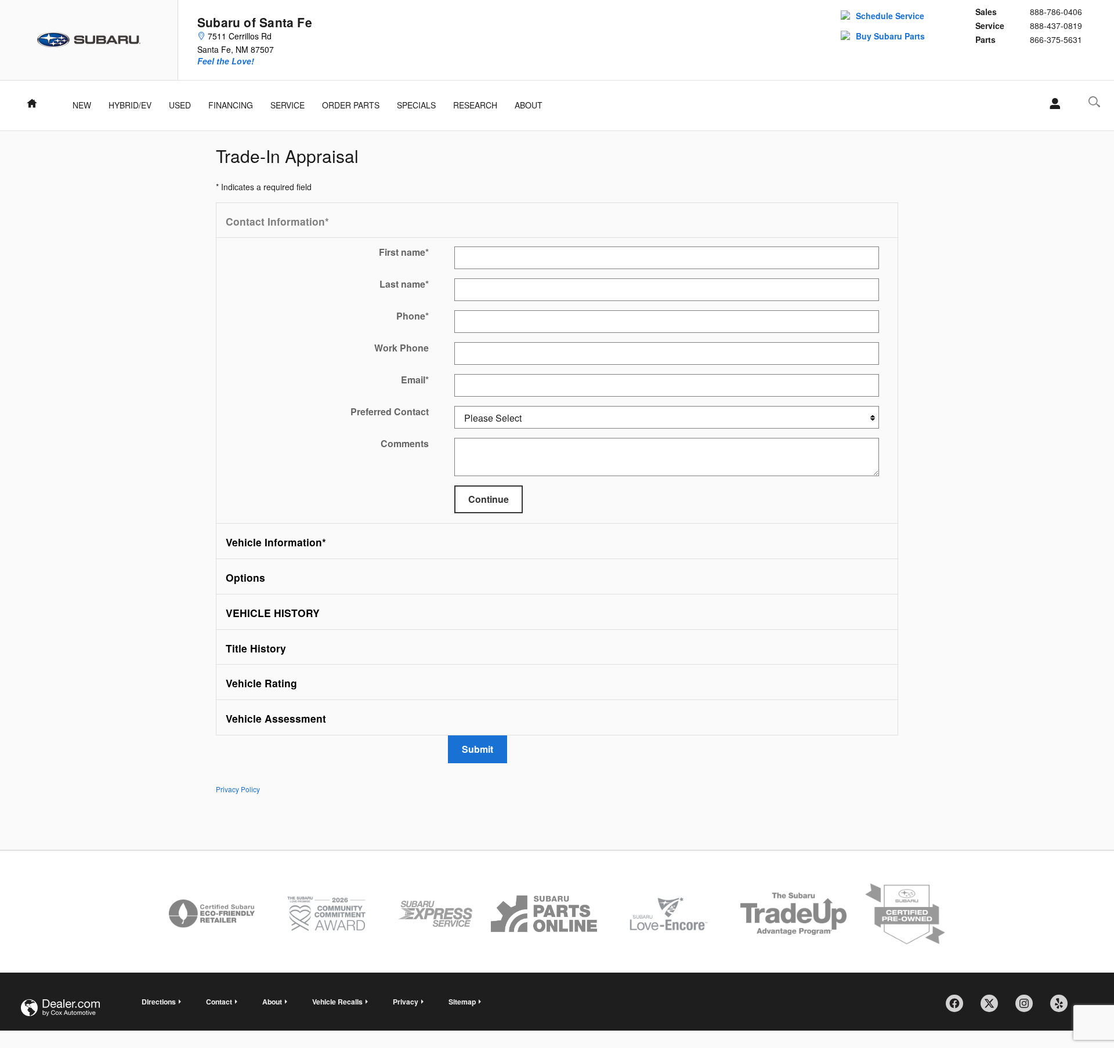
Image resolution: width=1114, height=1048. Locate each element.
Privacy (405, 1001)
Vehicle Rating (261, 683)
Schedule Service (890, 15)
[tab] (557, 220)
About (528, 105)
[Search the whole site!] (1094, 101)
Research (475, 105)
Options (245, 577)
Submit (477, 749)
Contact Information (277, 221)
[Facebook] (958, 1007)
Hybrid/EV (129, 105)
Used (180, 105)
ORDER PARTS (350, 105)
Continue (488, 499)
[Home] (89, 40)
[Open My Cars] (1052, 104)
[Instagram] (1028, 1007)
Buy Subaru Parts (890, 36)
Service (287, 105)
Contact (219, 1001)
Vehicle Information (276, 542)
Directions (159, 1001)
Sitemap (462, 1001)
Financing (230, 105)
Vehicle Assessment (276, 718)
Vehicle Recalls (337, 1001)
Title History (256, 648)
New (82, 105)
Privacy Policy (238, 789)
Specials (416, 105)
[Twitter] (993, 1007)
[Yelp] (1063, 1007)
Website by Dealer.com (60, 1007)
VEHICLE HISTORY (273, 612)
